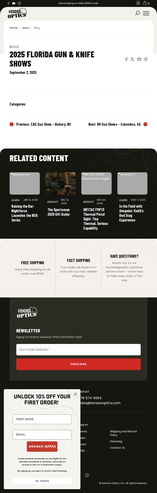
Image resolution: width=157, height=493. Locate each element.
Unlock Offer (42, 446)
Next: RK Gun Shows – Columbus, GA (114, 124)
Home (13, 28)
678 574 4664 (90, 398)
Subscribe (78, 364)
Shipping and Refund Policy (123, 433)
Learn (25, 28)
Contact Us (117, 448)
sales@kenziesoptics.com (99, 403)
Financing (116, 441)
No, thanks (42, 481)
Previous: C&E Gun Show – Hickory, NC (43, 124)
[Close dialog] (75, 394)
